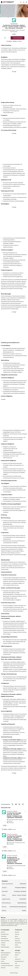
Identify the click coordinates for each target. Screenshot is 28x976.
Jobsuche (17, 934)
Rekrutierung (4, 957)
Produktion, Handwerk (12, 811)
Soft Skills (3, 959)
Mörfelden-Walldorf (20, 887)
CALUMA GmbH (14, 23)
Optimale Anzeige (5, 954)
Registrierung (18, 952)
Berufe (16, 936)
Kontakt (17, 967)
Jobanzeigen (3, 936)
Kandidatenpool (4, 938)
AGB (16, 963)
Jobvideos (3, 942)
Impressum (17, 965)
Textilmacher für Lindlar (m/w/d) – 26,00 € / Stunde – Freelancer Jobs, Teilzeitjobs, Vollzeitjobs (15, 815)
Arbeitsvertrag (18, 942)
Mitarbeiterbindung (5, 963)
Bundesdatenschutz (19, 961)
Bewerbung (17, 940)
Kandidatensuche (4, 934)
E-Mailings (3, 944)
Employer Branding (5, 940)
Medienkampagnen (5, 947)
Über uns (17, 954)
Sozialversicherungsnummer (7, 965)
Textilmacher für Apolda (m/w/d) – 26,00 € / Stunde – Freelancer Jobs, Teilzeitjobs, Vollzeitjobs (15, 838)
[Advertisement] (14, 86)
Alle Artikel (3, 967)
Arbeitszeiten (18, 947)
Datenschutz (17, 959)
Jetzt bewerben (18, 38)
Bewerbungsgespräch (5, 952)
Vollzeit (14, 34)
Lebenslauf (17, 938)
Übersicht (3, 932)
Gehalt (16, 944)
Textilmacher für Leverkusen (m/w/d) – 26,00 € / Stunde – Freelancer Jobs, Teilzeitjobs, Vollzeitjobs (14, 860)
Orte (16, 957)
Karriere (2, 961)
